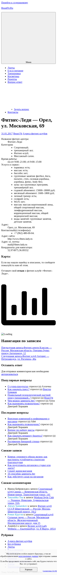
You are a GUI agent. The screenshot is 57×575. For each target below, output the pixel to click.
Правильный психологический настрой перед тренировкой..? (29, 396)
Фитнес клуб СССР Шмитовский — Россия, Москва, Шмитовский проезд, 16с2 (30, 509)
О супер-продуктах (18, 386)
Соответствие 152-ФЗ (50, 571)
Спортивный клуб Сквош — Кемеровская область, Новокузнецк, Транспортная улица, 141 (30, 491)
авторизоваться (9, 374)
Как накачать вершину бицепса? (25, 435)
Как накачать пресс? (18, 389)
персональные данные (28, 556)
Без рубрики (14, 544)
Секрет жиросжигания (20, 471)
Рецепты (12, 79)
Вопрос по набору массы (21, 430)
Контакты (13, 112)
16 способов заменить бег (21, 473)
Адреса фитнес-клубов (35, 133)
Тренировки (14, 73)
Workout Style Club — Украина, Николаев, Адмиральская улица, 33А (31, 500)
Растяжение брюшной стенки (23, 441)
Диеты (11, 67)
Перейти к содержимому (14, 2)
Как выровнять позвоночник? (24, 403)
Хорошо (28, 569)
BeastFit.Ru (7, 8)
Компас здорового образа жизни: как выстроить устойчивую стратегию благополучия (27, 459)
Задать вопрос (21, 109)
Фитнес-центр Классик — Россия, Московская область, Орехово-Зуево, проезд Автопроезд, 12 (26, 350)
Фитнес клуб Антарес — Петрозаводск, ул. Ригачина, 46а (25, 357)
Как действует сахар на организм (25, 476)
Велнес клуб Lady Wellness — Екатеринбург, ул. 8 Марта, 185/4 (32, 527)
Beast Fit (17, 133)
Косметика (13, 76)
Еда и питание (15, 70)
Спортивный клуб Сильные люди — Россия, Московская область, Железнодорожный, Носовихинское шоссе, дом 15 (30, 518)
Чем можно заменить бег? (21, 400)
